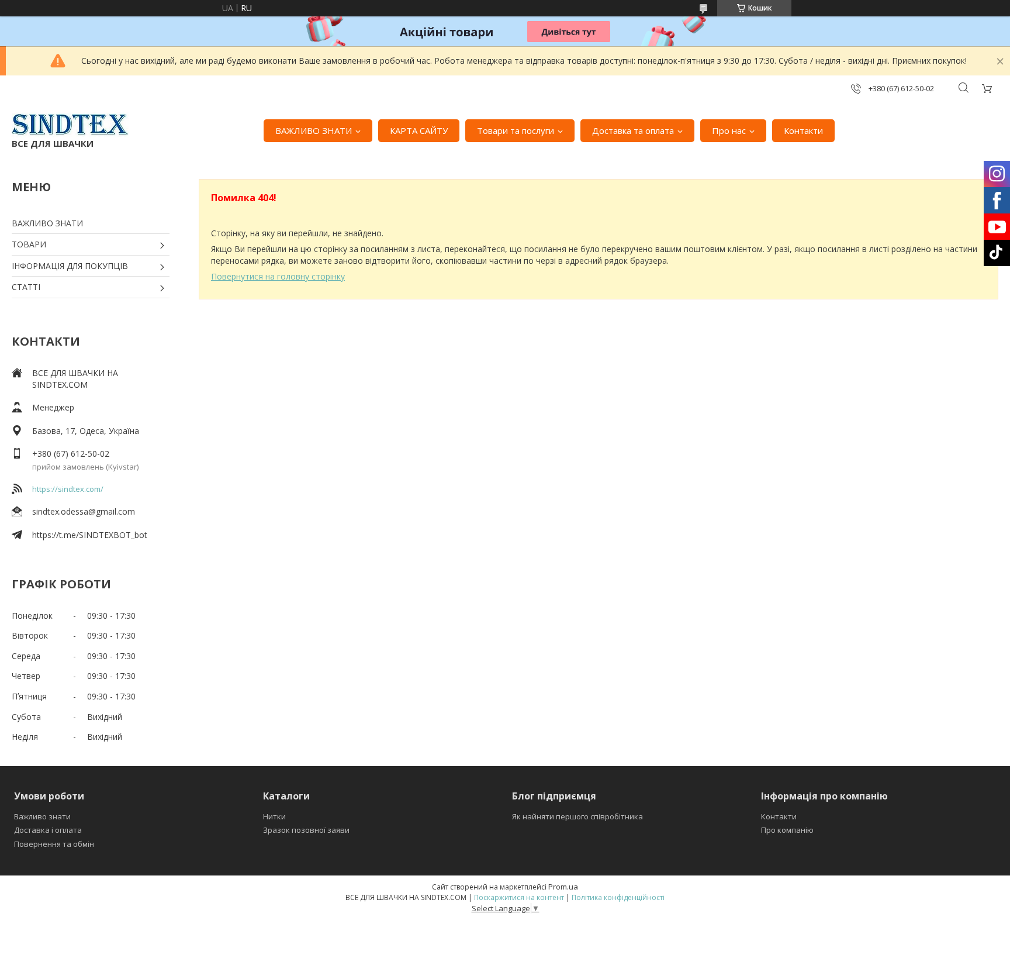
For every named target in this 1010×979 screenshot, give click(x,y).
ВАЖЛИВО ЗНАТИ (313, 130)
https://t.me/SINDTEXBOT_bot (89, 534)
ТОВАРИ (29, 244)
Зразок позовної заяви (306, 830)
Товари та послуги (515, 130)
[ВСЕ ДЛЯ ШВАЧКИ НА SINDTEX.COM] (70, 124)
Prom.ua (563, 886)
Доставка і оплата (48, 830)
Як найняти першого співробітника (577, 816)
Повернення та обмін (54, 844)
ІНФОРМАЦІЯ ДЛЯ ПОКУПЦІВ (70, 265)
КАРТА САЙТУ (419, 130)
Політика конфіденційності (618, 897)
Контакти (803, 130)
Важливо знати (42, 816)
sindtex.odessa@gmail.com (83, 511)
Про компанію (787, 830)
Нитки (274, 816)
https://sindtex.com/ (67, 489)
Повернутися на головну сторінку (278, 276)
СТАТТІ (26, 286)
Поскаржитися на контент (519, 897)
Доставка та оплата (633, 130)
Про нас (729, 130)
